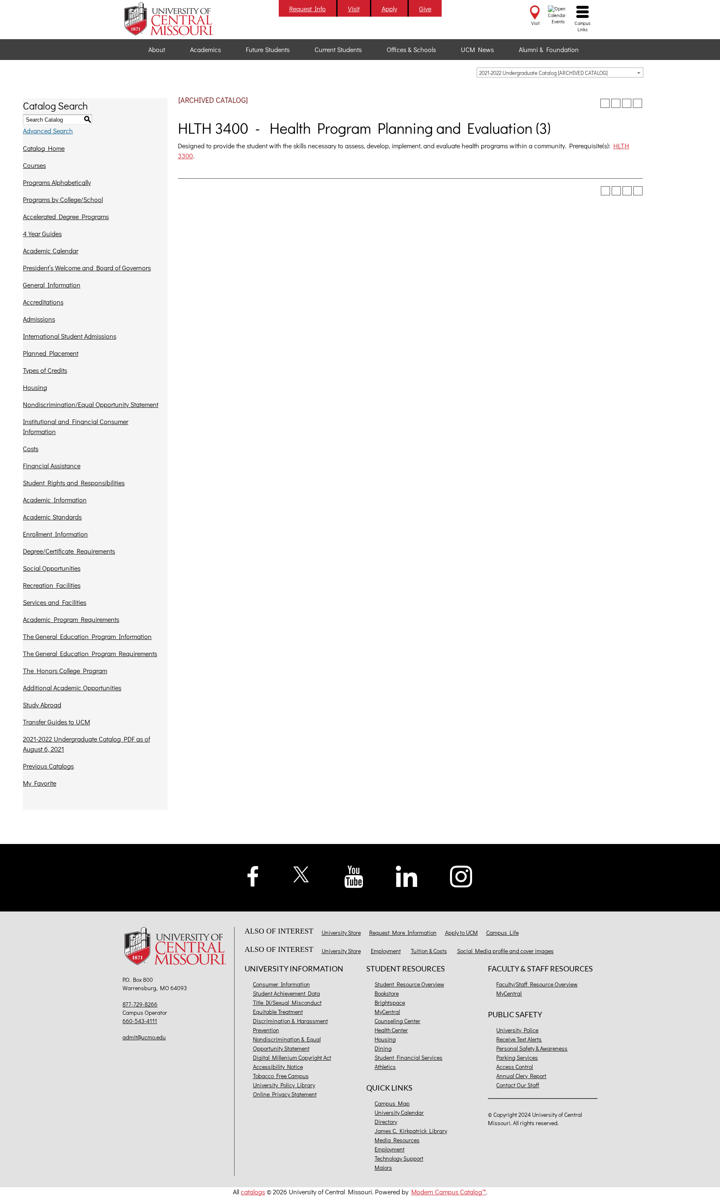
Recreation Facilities (51, 585)
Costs (30, 448)
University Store (341, 932)
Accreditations (43, 301)
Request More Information (403, 932)
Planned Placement (50, 353)
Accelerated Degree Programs (66, 216)
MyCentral (387, 1012)
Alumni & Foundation (549, 49)
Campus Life (502, 932)
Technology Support (399, 1158)
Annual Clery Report (521, 1076)
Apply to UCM (461, 932)
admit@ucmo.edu (144, 1037)
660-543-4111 (139, 1021)
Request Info (307, 8)
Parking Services (517, 1057)
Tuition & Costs (429, 951)
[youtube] (354, 875)
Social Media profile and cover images (505, 951)
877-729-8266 (140, 1004)
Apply (389, 8)
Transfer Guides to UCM (56, 721)
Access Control (514, 1067)
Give (425, 8)
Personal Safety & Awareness (532, 1048)
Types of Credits (45, 370)
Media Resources (397, 1140)
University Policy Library (284, 1085)
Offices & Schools (411, 49)
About (156, 49)
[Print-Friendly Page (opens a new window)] (626, 103)
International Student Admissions (69, 336)
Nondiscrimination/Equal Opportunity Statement (90, 404)
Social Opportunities (51, 568)
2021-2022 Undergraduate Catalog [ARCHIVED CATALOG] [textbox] (543, 72)
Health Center (391, 1030)
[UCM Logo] (177, 947)
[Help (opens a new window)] (637, 103)
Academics (205, 49)
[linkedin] (407, 875)
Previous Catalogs (48, 766)
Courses (34, 165)
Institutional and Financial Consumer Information (75, 426)
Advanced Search (48, 130)
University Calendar (399, 1112)
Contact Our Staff (517, 1085)
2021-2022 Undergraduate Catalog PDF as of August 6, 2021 (86, 743)
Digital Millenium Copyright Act (292, 1057)
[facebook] (253, 875)
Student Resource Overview (409, 984)
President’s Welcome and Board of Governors (87, 267)
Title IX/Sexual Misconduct (287, 1002)
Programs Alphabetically (57, 182)
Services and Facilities (54, 602)
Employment (386, 951)
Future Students (268, 49)
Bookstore (387, 993)
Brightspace (390, 1002)
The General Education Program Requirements (90, 653)
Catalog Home (44, 148)
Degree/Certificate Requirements (69, 551)
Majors (383, 1167)
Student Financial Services (408, 1057)
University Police (517, 1030)
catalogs (253, 1191)
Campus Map (392, 1103)
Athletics (385, 1067)
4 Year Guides (42, 233)
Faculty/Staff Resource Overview (537, 984)
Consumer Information (281, 984)
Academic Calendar (50, 250)
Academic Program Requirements (71, 619)
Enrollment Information (55, 533)
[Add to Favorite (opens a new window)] (605, 103)
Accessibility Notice (278, 1067)
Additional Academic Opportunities (72, 687)
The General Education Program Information (87, 636)
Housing (35, 387)
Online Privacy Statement (285, 1094)
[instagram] (461, 875)
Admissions (39, 319)
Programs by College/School (63, 199)
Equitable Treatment (278, 1012)
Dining (383, 1048)
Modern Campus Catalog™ (448, 1191)
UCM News (477, 49)
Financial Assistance (51, 465)
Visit (354, 8)
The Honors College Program (65, 670)
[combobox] (560, 72)
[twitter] (301, 873)
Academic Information (55, 499)
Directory (386, 1122)
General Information (51, 284)
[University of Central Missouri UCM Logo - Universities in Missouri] (177, 18)
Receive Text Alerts (519, 1039)
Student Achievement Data (286, 993)
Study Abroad (42, 704)
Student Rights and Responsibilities (74, 482)
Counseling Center (397, 1021)
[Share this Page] (615, 103)
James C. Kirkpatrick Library (411, 1131)
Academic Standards (52, 516)
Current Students (338, 49)
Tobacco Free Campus (281, 1076)
